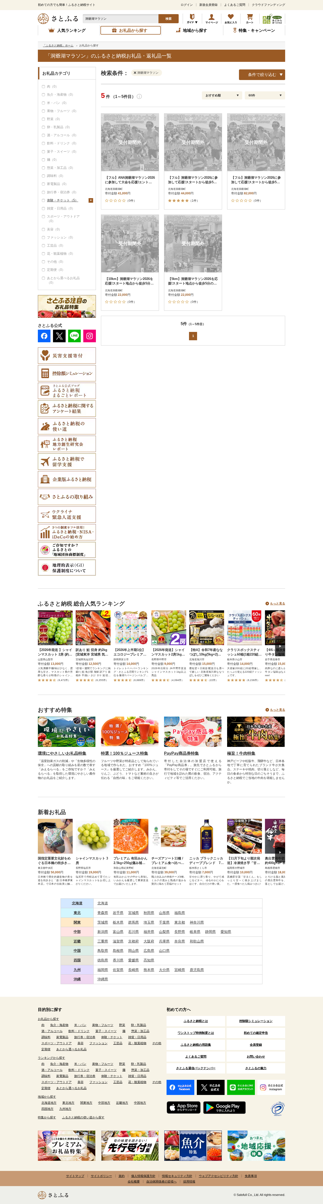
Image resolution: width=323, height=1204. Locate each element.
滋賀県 (118, 941)
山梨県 (164, 932)
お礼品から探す (48, 1019)
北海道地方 (49, 1103)
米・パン (80, 1025)
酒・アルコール (52, 1031)
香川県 (118, 960)
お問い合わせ (256, 1056)
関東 (77, 922)
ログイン (187, 5)
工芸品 (117, 1043)
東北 (77, 913)
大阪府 (149, 941)
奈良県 (179, 941)
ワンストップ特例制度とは (196, 1033)
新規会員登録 (208, 5)
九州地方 (65, 1109)
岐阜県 (195, 932)
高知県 (149, 960)
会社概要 (134, 1181)
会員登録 (256, 1044)
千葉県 (164, 922)
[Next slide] (280, 646)
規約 (122, 1176)
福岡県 (102, 970)
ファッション (98, 1043)
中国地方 (140, 1103)
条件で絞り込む (262, 74)
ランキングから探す (51, 1058)
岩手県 (118, 913)
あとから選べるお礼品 (71, 1049)
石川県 (133, 932)
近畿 (77, 941)
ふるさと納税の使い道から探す (83, 1117)
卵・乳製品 (138, 1025)
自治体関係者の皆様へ (161, 1181)
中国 (77, 951)
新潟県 (102, 932)
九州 (77, 970)
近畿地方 (122, 1103)
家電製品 (62, 1037)
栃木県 (118, 922)
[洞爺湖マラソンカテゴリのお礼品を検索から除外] (136, 72)
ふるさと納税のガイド (192, 19)
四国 (77, 960)
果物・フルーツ (102, 1025)
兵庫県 (164, 941)
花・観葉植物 (137, 1043)
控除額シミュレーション (256, 1021)
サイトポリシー (101, 1176)
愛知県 (226, 932)
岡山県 (133, 951)
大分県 (164, 970)
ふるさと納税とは (196, 1021)
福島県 (179, 913)
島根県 (118, 951)
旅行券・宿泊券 (84, 1037)
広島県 (149, 951)
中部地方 (104, 1103)
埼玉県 (149, 922)
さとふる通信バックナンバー (196, 1068)
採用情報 (189, 1181)
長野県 (179, 932)
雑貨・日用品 (137, 1037)
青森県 (102, 913)
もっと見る (277, 603)
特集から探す (47, 1117)
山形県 (164, 913)
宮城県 (133, 913)
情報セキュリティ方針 (177, 1176)
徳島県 (102, 960)
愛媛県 (133, 960)
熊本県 (149, 970)
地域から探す (47, 1096)
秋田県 (149, 913)
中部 (77, 932)
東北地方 (68, 1103)
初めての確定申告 (256, 1033)
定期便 (45, 1049)
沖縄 (77, 979)
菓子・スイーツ (106, 1031)
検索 (169, 18)
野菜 (122, 1025)
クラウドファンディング (268, 5)
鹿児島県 (197, 970)
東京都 (179, 922)
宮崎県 (179, 970)
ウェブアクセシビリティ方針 (218, 1176)
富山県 (118, 932)
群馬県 (133, 922)
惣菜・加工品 (140, 1031)
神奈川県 (197, 922)
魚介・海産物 (59, 1025)
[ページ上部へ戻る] (305, 1171)
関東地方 (86, 1103)
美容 (80, 1043)
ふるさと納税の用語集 (196, 1044)
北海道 (77, 903)
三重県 (102, 941)
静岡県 (210, 932)
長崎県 (133, 970)
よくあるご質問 (234, 5)
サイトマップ (75, 1176)
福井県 (149, 932)
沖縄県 (102, 979)
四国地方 (47, 1109)
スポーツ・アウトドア (56, 1043)
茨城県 (102, 922)
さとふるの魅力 (255, 1068)
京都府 (133, 941)
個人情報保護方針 (143, 1176)
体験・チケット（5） (62, 200)
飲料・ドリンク (79, 1031)
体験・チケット (111, 1037)
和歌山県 (197, 941)
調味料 (45, 1037)
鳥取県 (102, 951)
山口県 (164, 951)
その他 (156, 1043)
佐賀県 (118, 970)
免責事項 (251, 1176)
